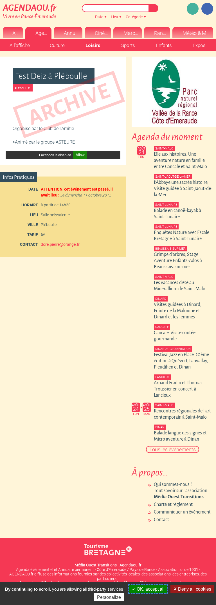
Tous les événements (172, 449)
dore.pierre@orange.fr (60, 244)
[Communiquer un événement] (193, 9)
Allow (80, 155)
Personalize (109, 597)
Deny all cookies (194, 589)
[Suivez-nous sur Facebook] (207, 9)
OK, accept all (150, 589)
